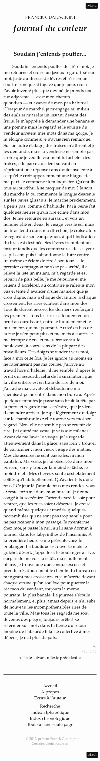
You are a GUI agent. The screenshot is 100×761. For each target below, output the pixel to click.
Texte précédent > (65, 658)
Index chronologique (50, 719)
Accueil (50, 686)
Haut (92, 755)
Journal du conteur (50, 28)
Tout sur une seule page (50, 725)
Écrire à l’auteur (50, 698)
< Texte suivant (32, 658)
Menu (92, 5)
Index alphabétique (50, 713)
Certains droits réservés (50, 744)
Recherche (50, 706)
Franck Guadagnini (50, 18)
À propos (50, 692)
